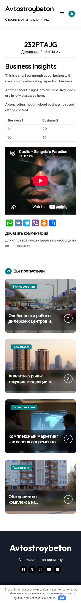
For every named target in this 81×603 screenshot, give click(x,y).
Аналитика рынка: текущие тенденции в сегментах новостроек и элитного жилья (32, 384)
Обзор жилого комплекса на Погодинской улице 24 (30, 502)
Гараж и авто (21, 347)
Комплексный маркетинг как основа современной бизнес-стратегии (33, 441)
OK (62, 598)
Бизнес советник (24, 286)
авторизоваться (18, 246)
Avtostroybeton (29, 8)
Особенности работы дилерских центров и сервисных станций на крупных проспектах (31, 324)
